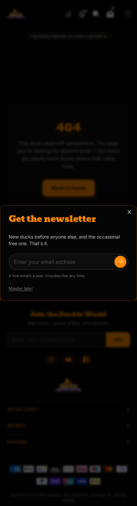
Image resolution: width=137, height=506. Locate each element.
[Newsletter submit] (120, 262)
